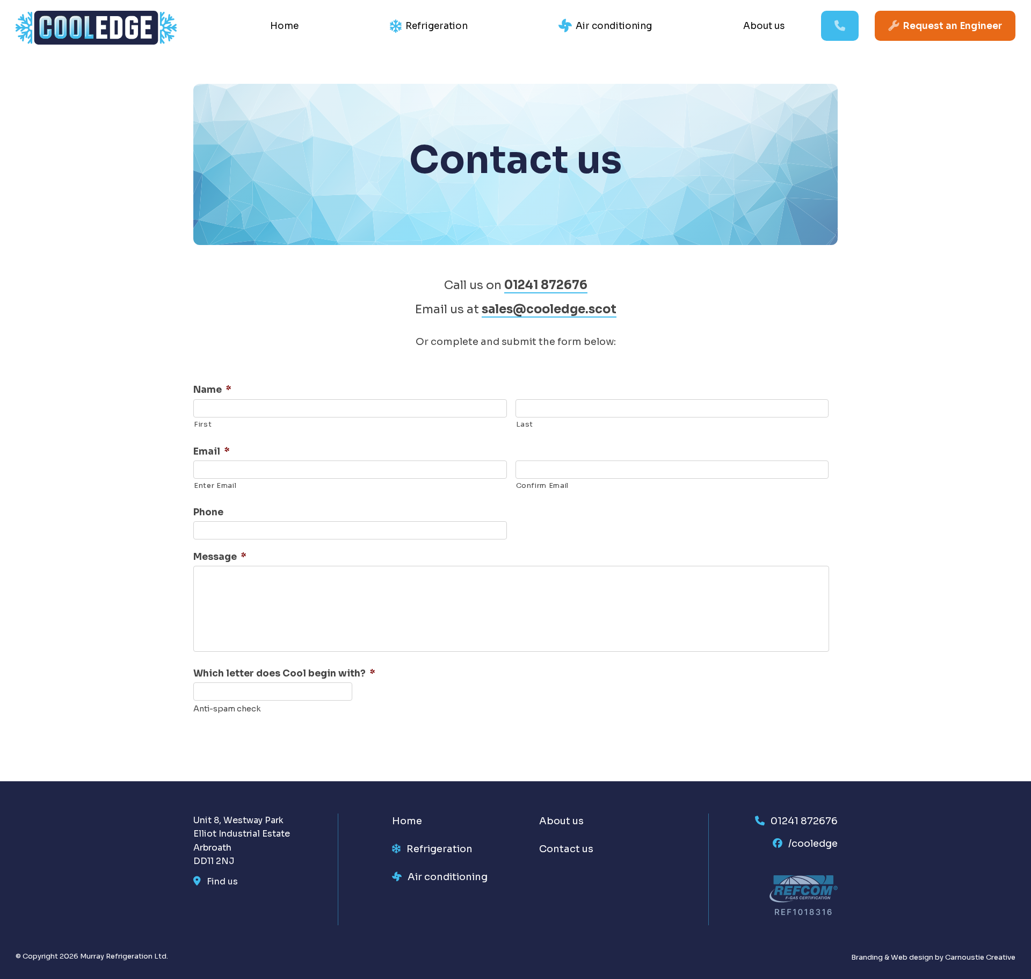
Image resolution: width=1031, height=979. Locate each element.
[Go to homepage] (96, 41)
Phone (208, 512)
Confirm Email (542, 485)
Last (525, 424)
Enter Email (215, 485)
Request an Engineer (952, 26)
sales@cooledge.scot (549, 309)
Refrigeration (436, 26)
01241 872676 (545, 285)
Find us (222, 881)
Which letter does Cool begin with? (284, 673)
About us (764, 26)
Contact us (566, 849)
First (203, 424)
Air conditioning (614, 26)
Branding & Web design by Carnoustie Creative (933, 957)
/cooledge (813, 844)
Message (219, 557)
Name (212, 389)
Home (284, 26)
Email (211, 451)
